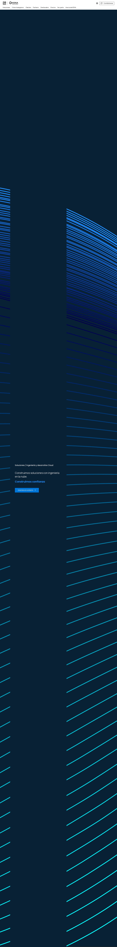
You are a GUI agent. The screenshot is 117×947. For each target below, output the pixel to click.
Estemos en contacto (25, 490)
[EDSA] (10, 2)
